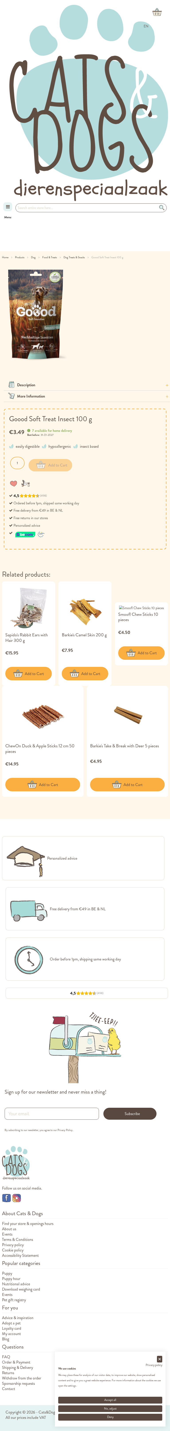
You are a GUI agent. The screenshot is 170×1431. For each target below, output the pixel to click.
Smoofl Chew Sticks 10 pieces (138, 617)
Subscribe (132, 1114)
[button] (14, 483)
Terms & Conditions (17, 1239)
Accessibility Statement (20, 1255)
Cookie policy (12, 1250)
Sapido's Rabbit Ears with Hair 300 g (26, 638)
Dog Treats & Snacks (74, 257)
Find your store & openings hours (27, 1223)
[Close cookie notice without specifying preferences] (159, 1359)
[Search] (162, 208)
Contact (8, 1389)
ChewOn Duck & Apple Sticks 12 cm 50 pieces (40, 749)
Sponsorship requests (18, 1383)
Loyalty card (11, 1328)
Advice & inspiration (17, 1318)
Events (7, 1234)
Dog (33, 257)
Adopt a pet (11, 1323)
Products (20, 257)
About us (9, 1229)
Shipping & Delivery (17, 1367)
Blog (5, 1339)
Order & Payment (16, 1362)
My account (11, 1334)
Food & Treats (50, 257)
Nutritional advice (16, 1284)
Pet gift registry (14, 1300)
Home (5, 257)
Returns (8, 1373)
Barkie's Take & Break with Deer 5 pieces (124, 746)
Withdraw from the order (21, 1378)
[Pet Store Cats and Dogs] (88, 103)
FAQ (6, 1357)
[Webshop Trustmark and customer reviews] (30, 533)
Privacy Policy (65, 1130)
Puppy (7, 1273)
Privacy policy (13, 1245)
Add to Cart (34, 674)
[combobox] (91, 207)
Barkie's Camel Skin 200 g (84, 635)
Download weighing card (21, 1289)
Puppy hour (11, 1279)
